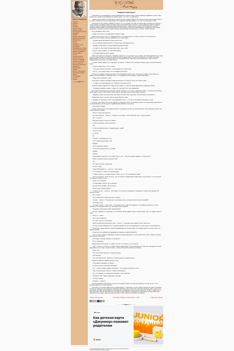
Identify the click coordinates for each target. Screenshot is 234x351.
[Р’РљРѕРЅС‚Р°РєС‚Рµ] (91, 301)
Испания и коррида (78, 59)
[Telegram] (96, 301)
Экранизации (77, 68)
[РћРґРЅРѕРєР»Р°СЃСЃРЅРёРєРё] (93, 301)
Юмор (75, 74)
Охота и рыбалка (78, 63)
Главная (75, 21)
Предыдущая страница (96, 297)
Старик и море (77, 28)
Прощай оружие (78, 30)
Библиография (77, 53)
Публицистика (77, 40)
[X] (98, 301)
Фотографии (76, 76)
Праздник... (76, 33)
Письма (75, 43)
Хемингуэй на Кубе (78, 61)
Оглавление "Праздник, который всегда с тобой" (126, 297)
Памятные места (78, 56)
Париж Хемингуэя (78, 58)
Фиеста (75, 35)
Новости (75, 23)
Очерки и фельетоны (79, 36)
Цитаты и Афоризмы (79, 71)
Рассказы (75, 26)
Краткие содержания (79, 51)
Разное (75, 79)
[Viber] (101, 301)
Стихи (74, 41)
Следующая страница (156, 297)
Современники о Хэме (79, 48)
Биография (76, 46)
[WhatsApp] (103, 301)
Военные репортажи (79, 38)
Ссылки (75, 77)
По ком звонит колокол (79, 31)
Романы (75, 25)
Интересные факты (78, 72)
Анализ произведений (79, 49)
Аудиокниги (76, 66)
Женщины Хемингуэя (79, 64)
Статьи (75, 54)
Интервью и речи (78, 44)
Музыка (75, 69)
